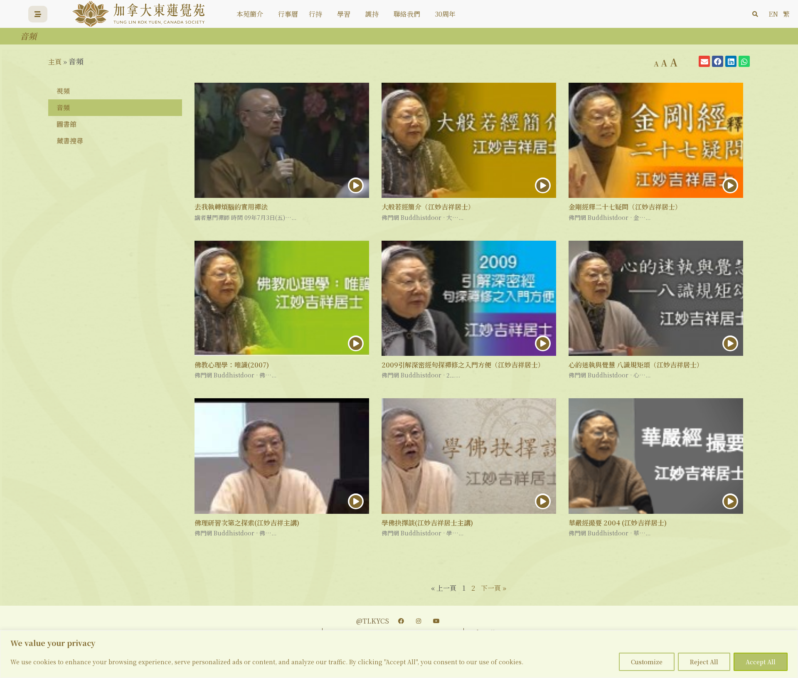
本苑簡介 (249, 14)
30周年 (445, 14)
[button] (755, 14)
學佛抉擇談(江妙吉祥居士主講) (427, 523)
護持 (372, 14)
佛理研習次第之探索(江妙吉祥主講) (247, 523)
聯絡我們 (407, 14)
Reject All (704, 662)
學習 (343, 14)
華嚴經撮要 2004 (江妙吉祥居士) (618, 523)
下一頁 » (493, 588)
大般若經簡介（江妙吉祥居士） (428, 207)
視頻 (63, 91)
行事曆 (288, 14)
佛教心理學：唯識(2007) (232, 365)
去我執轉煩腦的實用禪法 (231, 207)
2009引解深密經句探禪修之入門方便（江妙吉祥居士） (463, 365)
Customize (647, 662)
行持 (315, 14)
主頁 (55, 62)
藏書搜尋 (70, 140)
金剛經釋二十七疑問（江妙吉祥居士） (625, 207)
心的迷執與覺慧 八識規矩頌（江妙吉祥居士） (636, 365)
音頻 (63, 107)
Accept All (761, 662)
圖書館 (66, 124)
